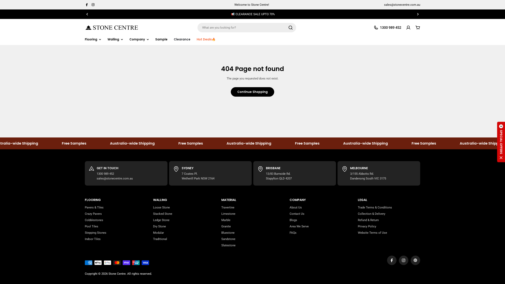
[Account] (408, 27)
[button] (87, 14)
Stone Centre (117, 274)
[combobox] (246, 27)
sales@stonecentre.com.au (402, 5)
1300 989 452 (105, 174)
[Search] (290, 27)
